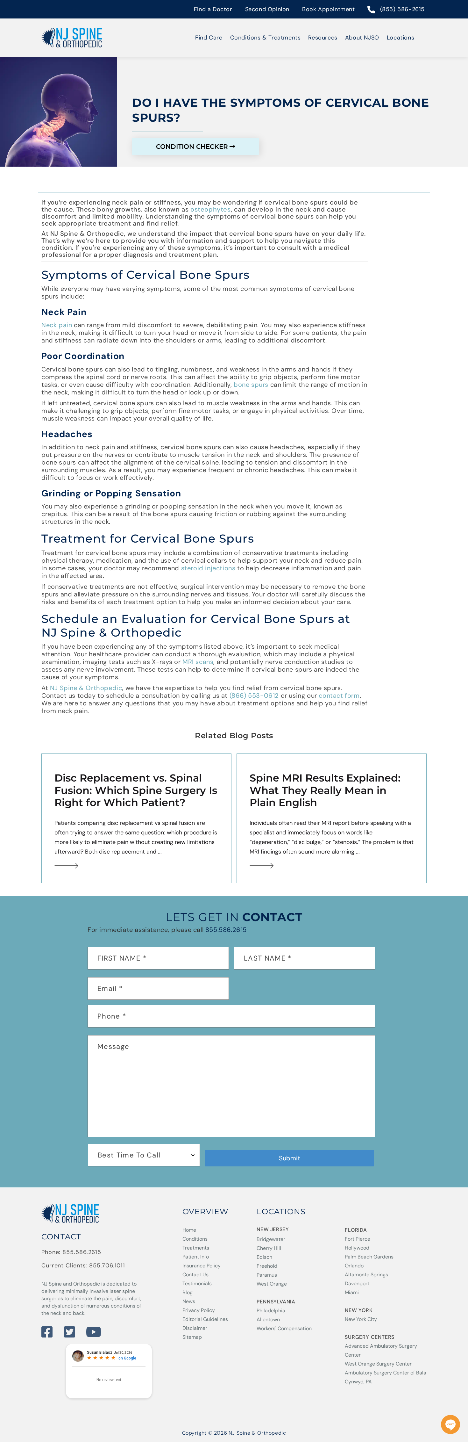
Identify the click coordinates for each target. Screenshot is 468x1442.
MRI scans (197, 662)
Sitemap (192, 1337)
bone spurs (251, 384)
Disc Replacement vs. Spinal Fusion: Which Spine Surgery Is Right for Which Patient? (135, 790)
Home (189, 1230)
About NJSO (362, 37)
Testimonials (197, 1283)
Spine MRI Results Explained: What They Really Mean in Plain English (325, 790)
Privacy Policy (198, 1310)
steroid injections (208, 568)
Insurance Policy (201, 1265)
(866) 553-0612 (254, 695)
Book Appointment (328, 9)
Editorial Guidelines (205, 1319)
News (188, 1301)
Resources (322, 37)
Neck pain (56, 325)
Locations (400, 37)
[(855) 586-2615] (371, 10)
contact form (339, 695)
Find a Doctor (213, 9)
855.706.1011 (107, 1265)
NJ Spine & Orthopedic (86, 688)
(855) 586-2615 (402, 9)
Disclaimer (194, 1328)
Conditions (195, 1239)
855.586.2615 (226, 930)
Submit (289, 1158)
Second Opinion (267, 9)
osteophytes (210, 209)
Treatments (195, 1247)
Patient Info (195, 1256)
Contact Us (195, 1274)
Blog (187, 1292)
